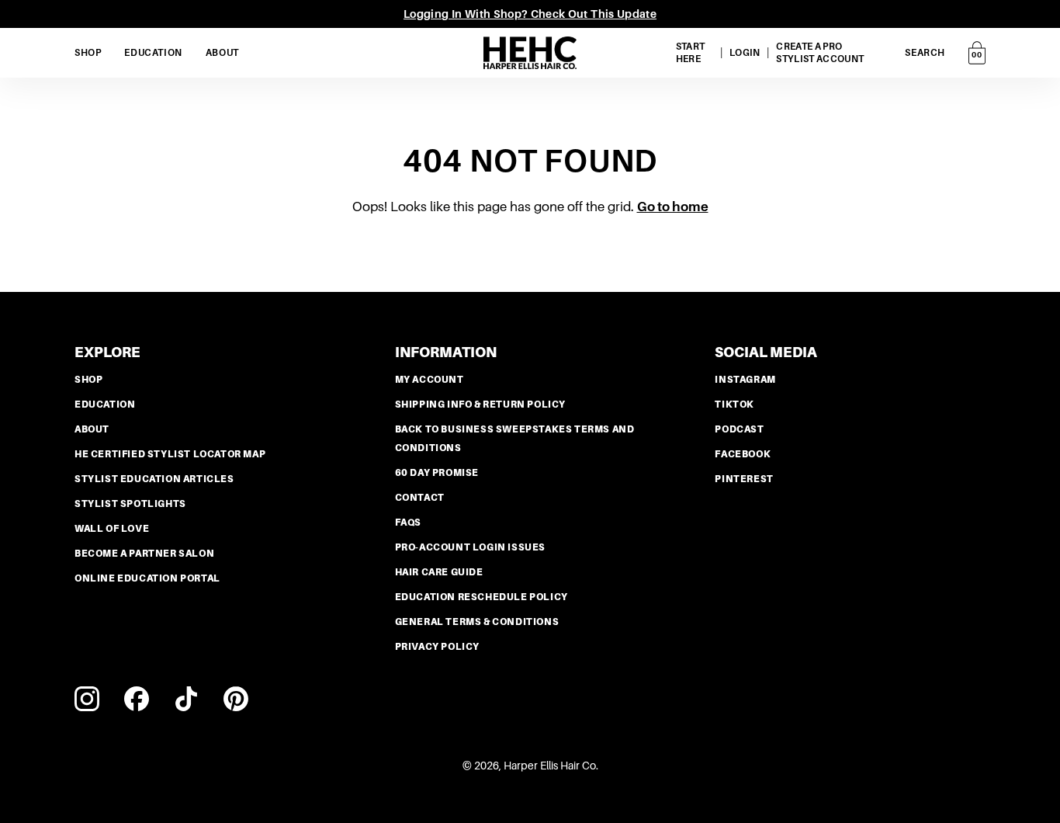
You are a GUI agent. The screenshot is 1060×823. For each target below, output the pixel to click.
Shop (88, 379)
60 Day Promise (437, 472)
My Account (429, 379)
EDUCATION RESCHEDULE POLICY (481, 597)
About (91, 429)
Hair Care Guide (439, 572)
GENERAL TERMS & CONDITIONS (477, 621)
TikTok (734, 404)
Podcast (739, 429)
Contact (420, 497)
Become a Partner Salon (144, 553)
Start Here (690, 52)
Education (104, 404)
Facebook (743, 454)
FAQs (408, 522)
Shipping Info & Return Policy (480, 404)
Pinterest (744, 479)
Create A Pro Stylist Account (820, 52)
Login (744, 52)
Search (925, 52)
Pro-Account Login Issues (470, 547)
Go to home (672, 207)
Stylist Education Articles (154, 479)
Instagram (745, 379)
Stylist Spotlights (130, 503)
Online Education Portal (147, 578)
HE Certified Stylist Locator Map (169, 454)
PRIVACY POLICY (437, 646)
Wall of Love (111, 528)
